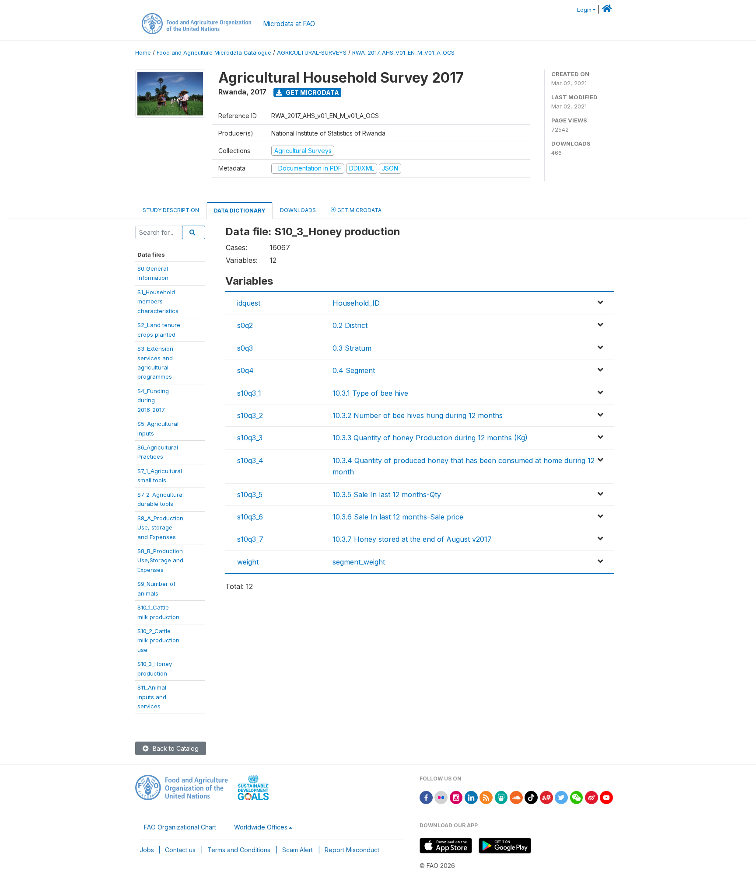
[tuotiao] (546, 797)
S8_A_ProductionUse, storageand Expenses (160, 527)
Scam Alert (297, 850)
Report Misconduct (352, 850)
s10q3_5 (249, 494)
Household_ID (356, 303)
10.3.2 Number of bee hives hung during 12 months (417, 415)
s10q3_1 (249, 393)
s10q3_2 (250, 415)
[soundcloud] (516, 797)
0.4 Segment (353, 370)
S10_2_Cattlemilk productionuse (158, 640)
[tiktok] (531, 797)
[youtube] (606, 797)
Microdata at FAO (289, 24)
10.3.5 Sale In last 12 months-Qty (386, 494)
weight (248, 561)
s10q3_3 (249, 437)
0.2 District (350, 325)
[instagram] (456, 797)
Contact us (180, 850)
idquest (248, 303)
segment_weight (358, 561)
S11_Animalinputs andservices (151, 697)
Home (143, 52)
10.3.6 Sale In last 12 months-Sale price (397, 516)
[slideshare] (501, 797)
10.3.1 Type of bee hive (370, 393)
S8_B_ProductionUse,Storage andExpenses (160, 560)
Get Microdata (311, 92)
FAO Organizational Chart (180, 827)
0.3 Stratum (351, 348)
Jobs (147, 850)
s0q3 (245, 348)
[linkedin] (471, 797)
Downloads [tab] (298, 210)
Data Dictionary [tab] (239, 210)
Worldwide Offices (260, 827)
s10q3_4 (250, 460)
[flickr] (441, 797)
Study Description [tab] (171, 210)
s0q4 (245, 370)
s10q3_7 (250, 539)
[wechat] (576, 797)
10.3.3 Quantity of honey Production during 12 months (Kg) (430, 437)
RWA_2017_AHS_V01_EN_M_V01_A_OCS (403, 52)
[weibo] (591, 797)
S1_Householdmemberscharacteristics (157, 301)
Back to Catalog (175, 748)
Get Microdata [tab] (359, 210)
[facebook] (426, 797)
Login (584, 10)
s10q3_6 (250, 516)
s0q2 (245, 325)
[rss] (486, 797)
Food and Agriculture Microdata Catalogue (214, 52)
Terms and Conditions (238, 850)
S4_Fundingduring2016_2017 (153, 400)
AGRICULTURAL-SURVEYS (311, 52)
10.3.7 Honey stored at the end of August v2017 (412, 539)
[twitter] (561, 797)
